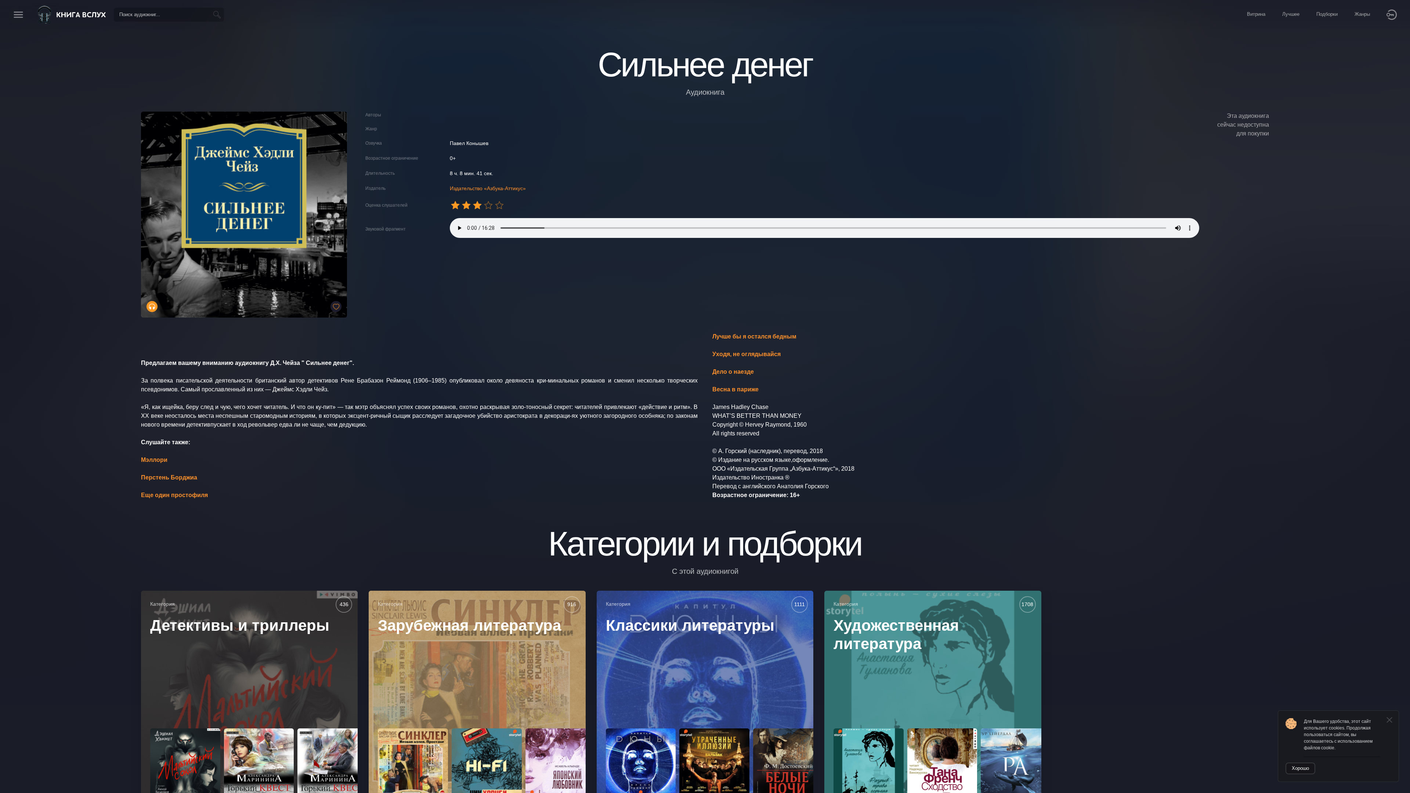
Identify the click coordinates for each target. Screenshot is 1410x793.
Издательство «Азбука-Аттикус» (488, 188)
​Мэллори (154, 460)
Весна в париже (735, 389)
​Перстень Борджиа (169, 477)
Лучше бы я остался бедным (754, 336)
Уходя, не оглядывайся (746, 354)
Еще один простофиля (174, 495)
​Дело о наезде (733, 372)
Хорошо (1300, 768)
